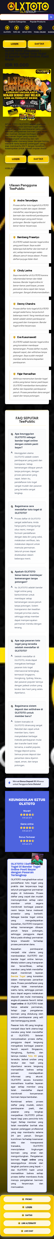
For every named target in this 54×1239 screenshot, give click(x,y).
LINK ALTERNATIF (28, 1223)
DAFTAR (39, 44)
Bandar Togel (18, 976)
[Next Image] (49, 93)
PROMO (28, 1200)
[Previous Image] (5, 93)
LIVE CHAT (28, 1230)
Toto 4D (32, 1056)
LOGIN (14, 44)
